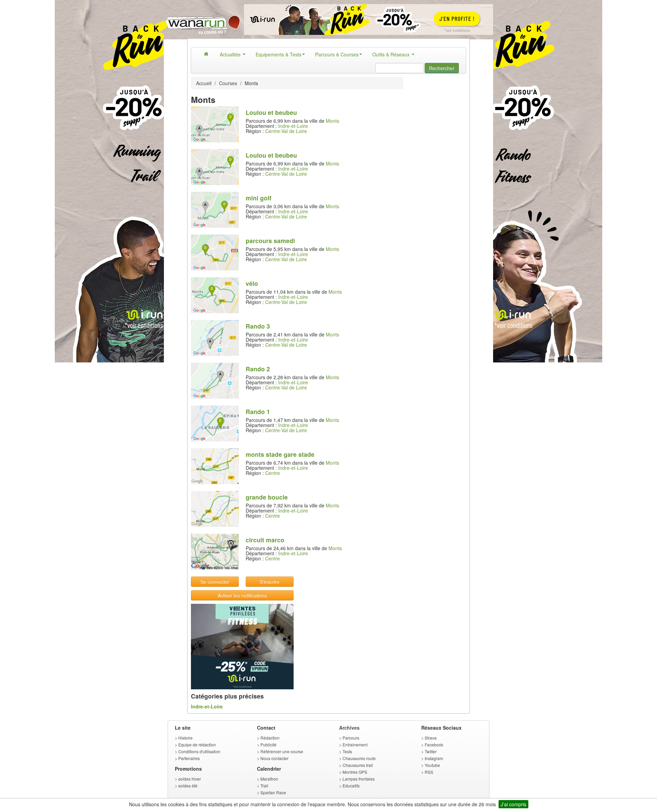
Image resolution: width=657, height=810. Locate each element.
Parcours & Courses (337, 54)
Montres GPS (355, 772)
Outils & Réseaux (391, 54)
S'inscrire (270, 581)
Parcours (351, 738)
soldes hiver (189, 779)
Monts (332, 120)
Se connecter (215, 581)
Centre (272, 472)
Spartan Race (273, 792)
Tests (347, 751)
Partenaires (189, 758)
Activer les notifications (242, 595)
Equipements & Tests (278, 54)
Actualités (231, 54)
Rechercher (441, 68)
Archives (349, 727)
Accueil (203, 83)
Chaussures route (359, 758)
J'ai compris (513, 804)
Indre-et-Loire (293, 125)
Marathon (269, 779)
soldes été (187, 785)
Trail (264, 785)
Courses (228, 83)
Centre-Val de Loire (286, 131)
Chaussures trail (358, 765)
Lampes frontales (359, 779)
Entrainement (355, 744)
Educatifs (351, 785)
